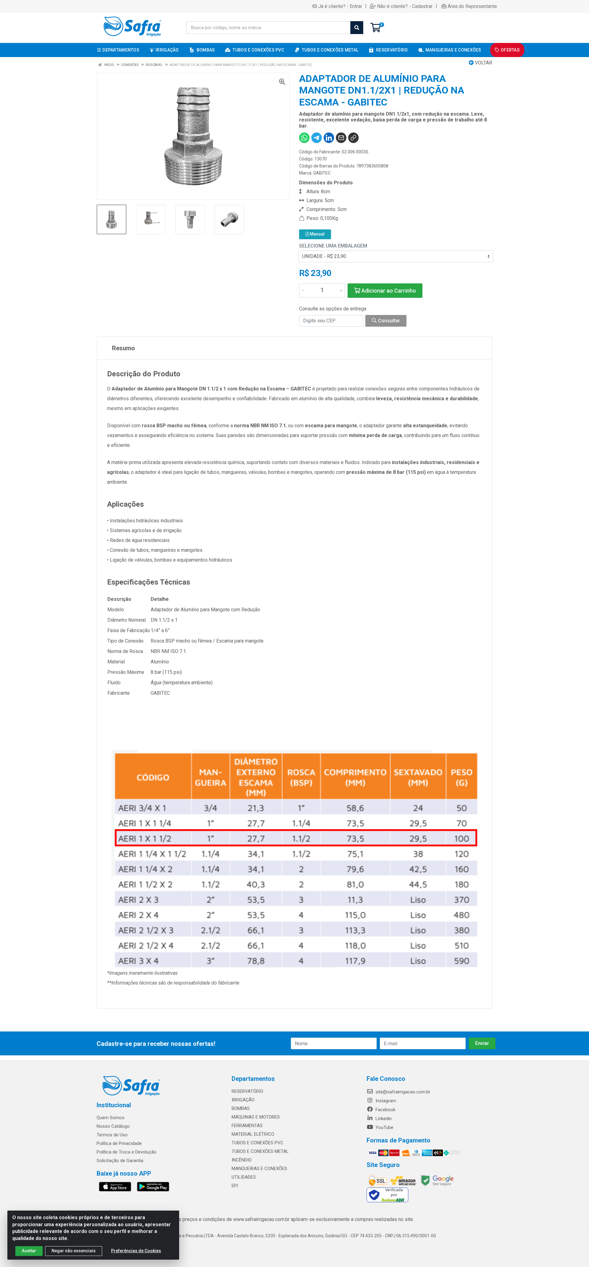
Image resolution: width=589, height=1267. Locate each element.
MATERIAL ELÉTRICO (253, 1134)
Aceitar (29, 1250)
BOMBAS (241, 1108)
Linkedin (383, 1118)
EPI (235, 1185)
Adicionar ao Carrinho (388, 290)
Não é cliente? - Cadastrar (405, 6)
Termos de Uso (112, 1135)
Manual (317, 234)
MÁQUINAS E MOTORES (256, 1117)
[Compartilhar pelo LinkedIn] (329, 137)
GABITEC (322, 173)
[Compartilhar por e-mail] (341, 137)
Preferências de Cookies (136, 1250)
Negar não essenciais (74, 1250)
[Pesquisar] (356, 27)
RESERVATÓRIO (247, 1091)
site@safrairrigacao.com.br (402, 1092)
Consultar (388, 321)
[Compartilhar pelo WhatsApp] (304, 137)
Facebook (384, 1109)
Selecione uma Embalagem (333, 246)
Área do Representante (472, 6)
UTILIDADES (244, 1177)
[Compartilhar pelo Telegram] (316, 137)
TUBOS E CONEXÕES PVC (257, 1143)
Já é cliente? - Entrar (340, 6)
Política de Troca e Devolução (126, 1152)
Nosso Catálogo (113, 1126)
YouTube (383, 1127)
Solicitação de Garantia (120, 1160)
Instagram (385, 1101)
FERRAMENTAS (247, 1125)
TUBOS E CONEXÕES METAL (260, 1151)
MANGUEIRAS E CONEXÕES (259, 1168)
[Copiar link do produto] (353, 137)
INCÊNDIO (242, 1160)
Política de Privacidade (119, 1143)
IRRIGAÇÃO (243, 1100)
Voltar (483, 63)
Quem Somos (111, 1117)
